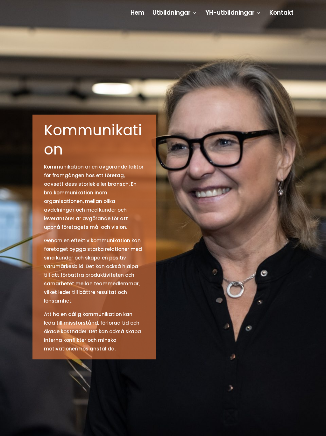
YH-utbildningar (230, 14)
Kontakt (281, 14)
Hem (137, 14)
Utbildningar (171, 14)
